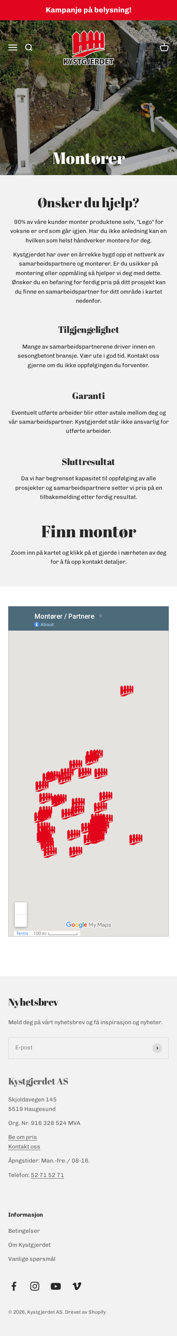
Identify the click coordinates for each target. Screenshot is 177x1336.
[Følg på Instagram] (34, 1286)
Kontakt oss (24, 1146)
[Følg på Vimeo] (76, 1286)
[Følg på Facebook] (13, 1286)
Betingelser (24, 1230)
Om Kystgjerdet (29, 1244)
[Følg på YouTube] (55, 1286)
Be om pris (22, 1137)
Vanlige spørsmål (32, 1258)
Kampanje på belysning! (88, 9)
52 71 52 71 (47, 1175)
